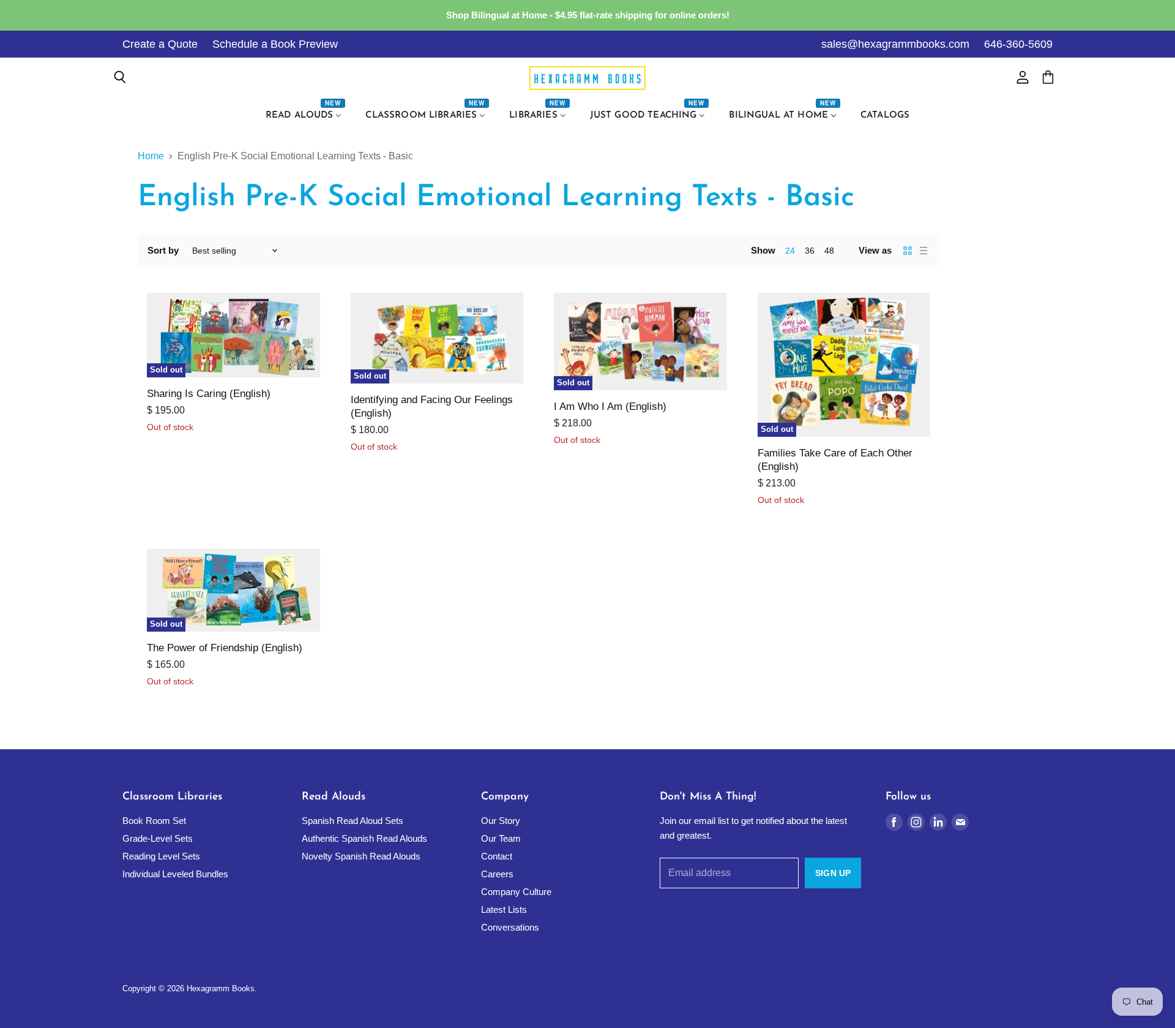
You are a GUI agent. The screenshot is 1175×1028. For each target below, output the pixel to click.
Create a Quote (160, 44)
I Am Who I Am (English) (610, 406)
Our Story (500, 820)
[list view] (923, 250)
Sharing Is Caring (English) (208, 393)
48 (829, 250)
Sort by (163, 250)
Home (151, 156)
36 (810, 250)
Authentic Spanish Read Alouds (364, 838)
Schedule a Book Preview (275, 44)
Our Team (501, 838)
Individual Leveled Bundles (175, 874)
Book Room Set (154, 820)
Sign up (833, 873)
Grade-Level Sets (157, 838)
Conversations (510, 927)
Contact (496, 856)
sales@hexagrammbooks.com (895, 44)
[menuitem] (305, 116)
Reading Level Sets (161, 856)
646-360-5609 (1018, 44)
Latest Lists (504, 909)
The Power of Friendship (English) (224, 648)
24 (790, 250)
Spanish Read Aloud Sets (352, 820)
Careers (497, 874)
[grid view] (907, 250)
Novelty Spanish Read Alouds (361, 856)
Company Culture (516, 891)
